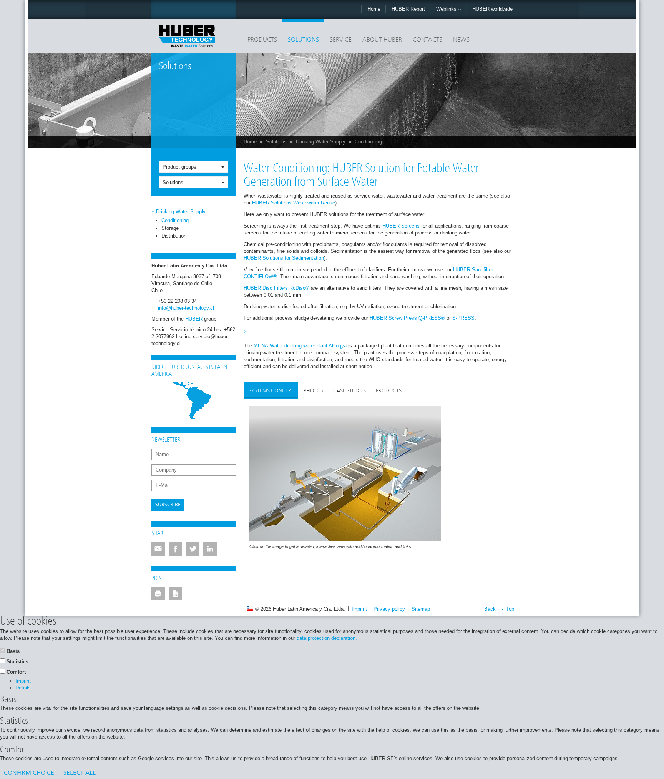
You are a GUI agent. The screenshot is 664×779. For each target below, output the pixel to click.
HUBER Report (408, 9)
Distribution (173, 236)
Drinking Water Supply (320, 142)
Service (341, 40)
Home (373, 9)
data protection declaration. (327, 638)
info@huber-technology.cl (186, 308)
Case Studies (349, 391)
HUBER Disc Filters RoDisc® (276, 288)
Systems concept (271, 391)
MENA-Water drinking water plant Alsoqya (300, 346)
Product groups (179, 167)
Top (510, 608)
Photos (313, 391)
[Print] (158, 593)
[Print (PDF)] (175, 593)
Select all (79, 773)
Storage (170, 228)
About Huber (382, 40)
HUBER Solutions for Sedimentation (284, 258)
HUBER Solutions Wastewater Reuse (293, 203)
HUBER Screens (401, 226)
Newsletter (166, 440)
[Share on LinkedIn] (210, 549)
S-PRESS (463, 318)
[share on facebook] (175, 549)
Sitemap (421, 608)
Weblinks (447, 9)
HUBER (194, 319)
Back (490, 608)
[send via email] (158, 549)
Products (262, 40)
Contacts (427, 40)
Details (23, 688)
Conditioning (368, 142)
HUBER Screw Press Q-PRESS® (407, 318)
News (461, 40)
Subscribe (168, 504)
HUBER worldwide (492, 9)
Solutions (303, 40)
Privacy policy (389, 608)
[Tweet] (192, 549)
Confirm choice (29, 773)
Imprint (359, 608)
